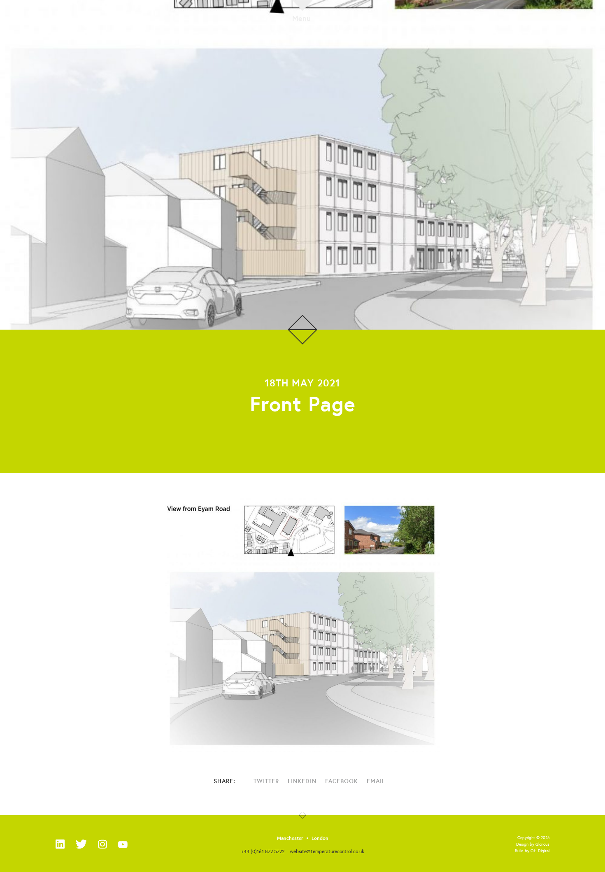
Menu (301, 17)
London (320, 838)
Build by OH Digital (532, 850)
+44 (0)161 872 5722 (262, 851)
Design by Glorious (532, 844)
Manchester (290, 838)
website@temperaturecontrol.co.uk (327, 851)
